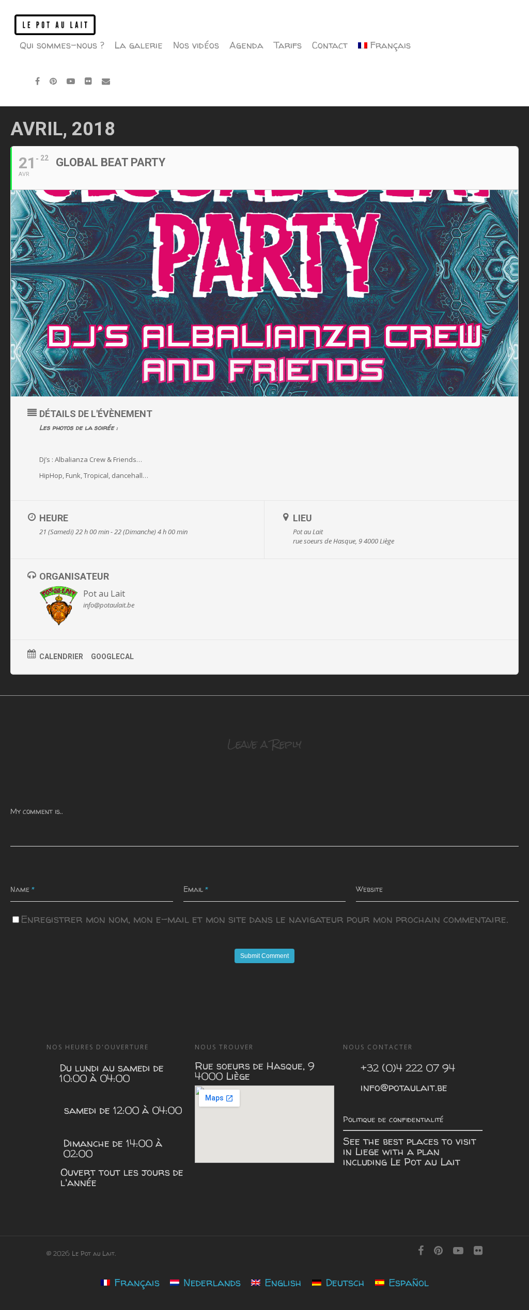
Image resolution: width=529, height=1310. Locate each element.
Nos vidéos (196, 45)
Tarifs (288, 45)
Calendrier (61, 656)
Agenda (246, 45)
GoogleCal (112, 656)
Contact (330, 45)
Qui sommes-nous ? (62, 45)
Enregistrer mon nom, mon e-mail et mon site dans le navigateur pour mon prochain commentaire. (264, 919)
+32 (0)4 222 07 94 (408, 1068)
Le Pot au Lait (425, 1162)
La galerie (139, 45)
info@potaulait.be (404, 1087)
